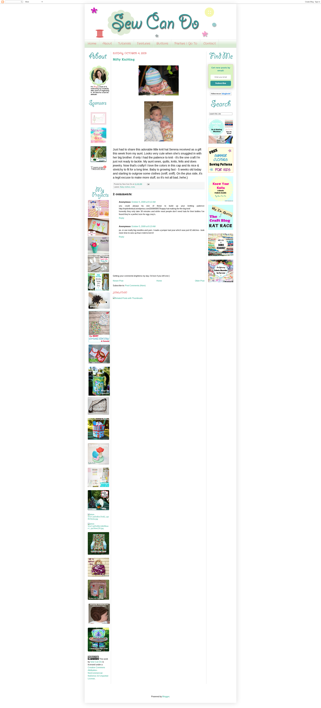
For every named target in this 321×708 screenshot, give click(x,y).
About (107, 43)
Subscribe (220, 83)
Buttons (162, 43)
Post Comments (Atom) (135, 285)
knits (133, 187)
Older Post (199, 281)
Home (92, 43)
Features (143, 43)
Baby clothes (125, 187)
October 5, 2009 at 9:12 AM (143, 202)
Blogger (165, 696)
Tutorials (124, 43)
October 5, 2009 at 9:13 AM (143, 226)
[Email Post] (147, 184)
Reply (121, 218)
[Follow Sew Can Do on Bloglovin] (221, 95)
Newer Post (118, 281)
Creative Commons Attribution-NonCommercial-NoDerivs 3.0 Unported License (98, 673)
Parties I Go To (185, 43)
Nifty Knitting (124, 60)
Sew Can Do (96, 662)
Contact (209, 43)
